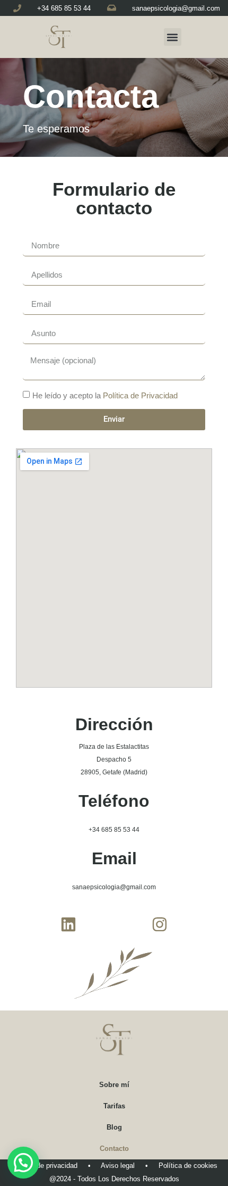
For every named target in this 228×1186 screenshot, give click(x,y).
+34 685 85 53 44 (64, 8)
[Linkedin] (68, 924)
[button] (172, 37)
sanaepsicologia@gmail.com (176, 8)
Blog (114, 1127)
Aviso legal (118, 1166)
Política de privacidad (44, 1166)
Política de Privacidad (140, 395)
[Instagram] (160, 924)
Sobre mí (114, 1085)
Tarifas (114, 1106)
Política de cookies (188, 1166)
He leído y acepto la (105, 395)
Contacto (114, 1148)
